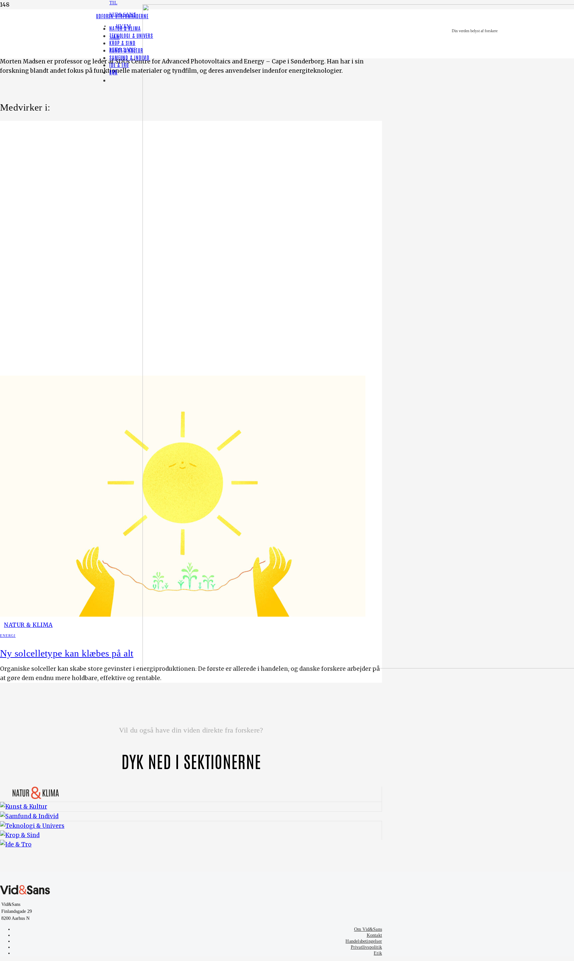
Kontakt (374, 935)
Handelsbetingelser (363, 941)
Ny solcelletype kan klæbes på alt (67, 653)
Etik (378, 953)
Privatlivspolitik (366, 947)
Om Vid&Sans (368, 929)
